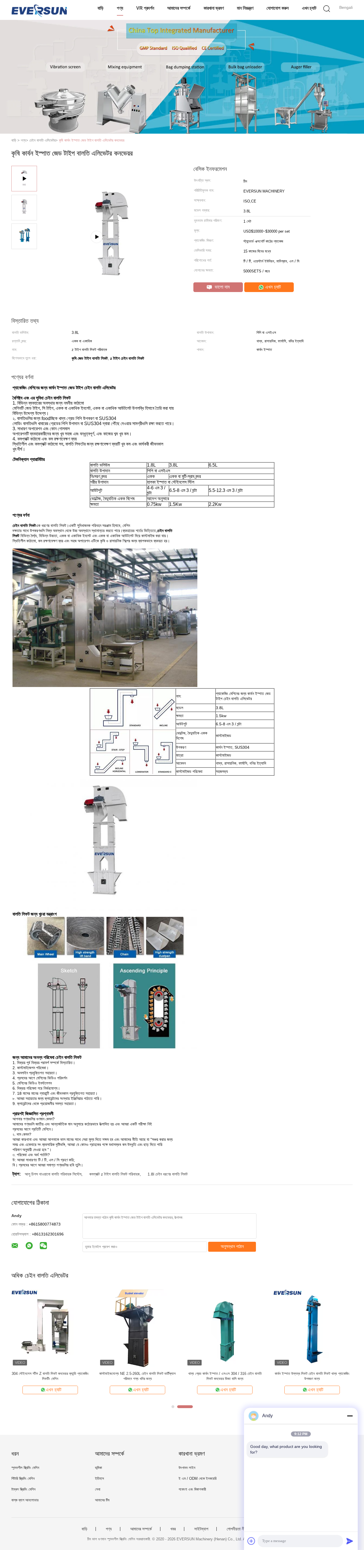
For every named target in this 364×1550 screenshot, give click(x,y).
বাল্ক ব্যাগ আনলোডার (24, 1500)
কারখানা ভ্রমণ (214, 8)
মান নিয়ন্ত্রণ (245, 8)
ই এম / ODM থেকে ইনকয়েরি (197, 1478)
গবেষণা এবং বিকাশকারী (192, 1489)
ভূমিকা (98, 1468)
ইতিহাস (99, 1478)
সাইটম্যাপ (201, 1529)
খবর (173, 1529)
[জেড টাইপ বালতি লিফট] (137, 1328)
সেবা (97, 1489)
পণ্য (120, 8)
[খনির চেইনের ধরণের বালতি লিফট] (50, 1328)
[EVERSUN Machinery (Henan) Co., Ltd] (39, 10)
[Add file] (251, 1541)
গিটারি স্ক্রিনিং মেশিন (23, 1478)
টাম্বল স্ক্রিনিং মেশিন (23, 1489)
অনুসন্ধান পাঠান (232, 1246)
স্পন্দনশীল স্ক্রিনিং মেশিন (25, 1468)
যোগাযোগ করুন (277, 8)
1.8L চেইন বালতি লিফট (225, 1373)
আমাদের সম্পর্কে (178, 8)
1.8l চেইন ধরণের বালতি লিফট (168, 1174)
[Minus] (349, 1415)
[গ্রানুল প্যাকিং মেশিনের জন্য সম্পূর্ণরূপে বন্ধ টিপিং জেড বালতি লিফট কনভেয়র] (312, 1328)
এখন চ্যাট (309, 8)
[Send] (349, 1541)
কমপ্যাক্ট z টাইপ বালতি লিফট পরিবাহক (114, 1174)
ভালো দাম (221, 287)
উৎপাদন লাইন (187, 1468)
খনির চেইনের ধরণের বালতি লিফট (50, 1373)
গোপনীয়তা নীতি (237, 1529)
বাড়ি (101, 8)
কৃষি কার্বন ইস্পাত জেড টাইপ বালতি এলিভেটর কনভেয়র (91, 140)
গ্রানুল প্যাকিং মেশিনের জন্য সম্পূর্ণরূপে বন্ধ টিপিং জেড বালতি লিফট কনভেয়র (312, 1376)
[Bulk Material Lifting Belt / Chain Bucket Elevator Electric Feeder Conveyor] (111, 265)
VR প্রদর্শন (145, 8)
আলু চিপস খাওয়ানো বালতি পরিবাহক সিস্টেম (53, 1174)
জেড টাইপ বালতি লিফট (138, 1373)
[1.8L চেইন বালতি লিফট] (225, 1328)
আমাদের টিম (102, 1500)
